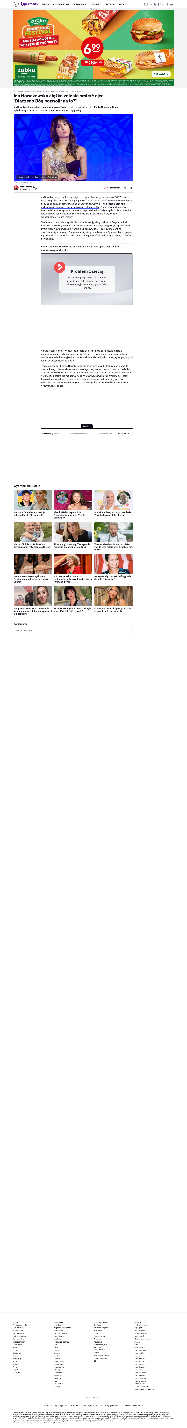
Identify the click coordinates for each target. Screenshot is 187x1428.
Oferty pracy (138, 1347)
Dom (55, 1345)
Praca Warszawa (140, 1350)
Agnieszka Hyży (18, 1339)
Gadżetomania (59, 1367)
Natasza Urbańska (140, 1333)
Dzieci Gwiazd (80, 4)
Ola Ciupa (97, 1325)
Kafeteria (57, 1359)
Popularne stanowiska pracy (144, 1389)
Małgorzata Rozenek (61, 1333)
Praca (15, 1367)
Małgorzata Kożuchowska (62, 1328)
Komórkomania (59, 1364)
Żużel (55, 1381)
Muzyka (45, 4)
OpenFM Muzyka (99, 1350)
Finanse (16, 1356)
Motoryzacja (17, 1359)
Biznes (15, 1350)
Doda (96, 1333)
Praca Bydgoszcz (140, 1373)
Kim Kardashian (99, 1336)
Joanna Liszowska (140, 1330)
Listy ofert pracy (139, 1384)
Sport (15, 1347)
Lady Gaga (57, 1339)
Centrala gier (58, 1378)
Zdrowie (16, 1364)
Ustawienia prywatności (132, 1405)
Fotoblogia (57, 1370)
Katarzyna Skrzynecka (101, 1328)
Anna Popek (98, 1339)
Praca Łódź (138, 1356)
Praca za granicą (140, 1381)
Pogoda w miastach (101, 1358)
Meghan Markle (18, 1333)
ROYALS (122, 4)
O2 (95, 1361)
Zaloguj (163, 4)
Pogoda (16, 1370)
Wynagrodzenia (59, 1384)
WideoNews (110, 4)
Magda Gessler (59, 1336)
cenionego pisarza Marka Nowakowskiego (67, 369)
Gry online (16, 1373)
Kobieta (15, 1361)
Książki (56, 1347)
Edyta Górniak (58, 1325)
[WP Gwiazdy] (31, 4)
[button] (153, 4)
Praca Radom (139, 1364)
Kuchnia (56, 1350)
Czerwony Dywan (61, 4)
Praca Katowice (139, 1375)
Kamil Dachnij (26, 187)
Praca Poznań (139, 1361)
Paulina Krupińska (140, 1325)
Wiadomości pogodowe (102, 1355)
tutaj (60, 1423)
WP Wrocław (58, 1375)
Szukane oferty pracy (141, 1387)
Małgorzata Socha (19, 1336)
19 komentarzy (113, 188)
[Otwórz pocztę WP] (146, 4)
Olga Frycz (138, 1328)
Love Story (95, 4)
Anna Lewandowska (20, 1325)
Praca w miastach (140, 1378)
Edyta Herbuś (139, 1336)
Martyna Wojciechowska (142, 1339)
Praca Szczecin (139, 1367)
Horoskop (57, 1353)
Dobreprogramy (59, 1361)
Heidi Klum (98, 1330)
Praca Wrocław (139, 1359)
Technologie (17, 1353)
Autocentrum (58, 1373)
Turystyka (57, 1356)
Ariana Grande (18, 1330)
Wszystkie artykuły (100, 1345)
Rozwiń (86, 426)
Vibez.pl (96, 1353)
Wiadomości (17, 1345)
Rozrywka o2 (58, 1387)
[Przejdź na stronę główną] (16, 6)
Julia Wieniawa (18, 1328)
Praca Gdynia (139, 1370)
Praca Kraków (139, 1353)
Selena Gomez (58, 1330)
